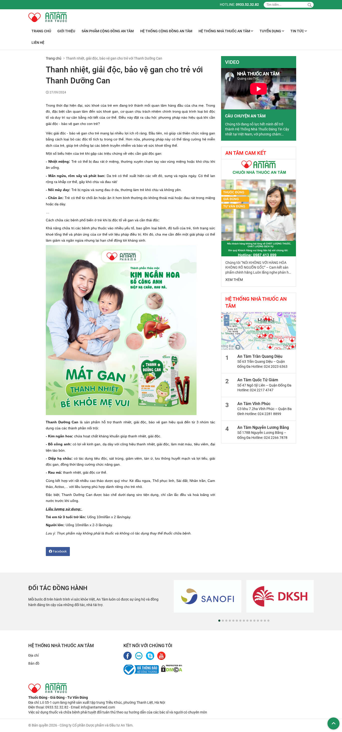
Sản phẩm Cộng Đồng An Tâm (108, 31)
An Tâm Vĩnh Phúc (253, 403)
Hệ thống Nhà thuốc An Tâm (225, 31)
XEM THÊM (234, 280)
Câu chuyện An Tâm (245, 116)
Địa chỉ (33, 655)
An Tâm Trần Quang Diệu (259, 356)
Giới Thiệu (66, 31)
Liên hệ (38, 43)
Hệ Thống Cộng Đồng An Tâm (166, 31)
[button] (219, 621)
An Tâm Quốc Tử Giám (257, 380)
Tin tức (297, 31)
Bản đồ (33, 663)
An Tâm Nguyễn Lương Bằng (263, 427)
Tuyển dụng (271, 31)
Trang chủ (41, 31)
